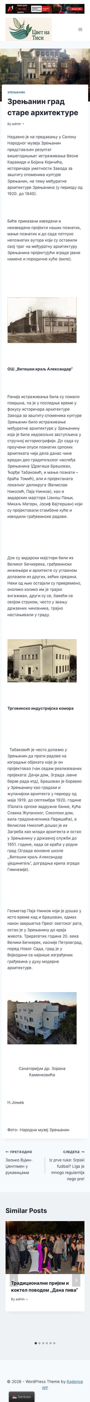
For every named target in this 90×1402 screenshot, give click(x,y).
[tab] (36, 1343)
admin (16, 124)
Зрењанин (16, 92)
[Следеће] (76, 1280)
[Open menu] (80, 29)
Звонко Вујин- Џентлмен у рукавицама (19, 1162)
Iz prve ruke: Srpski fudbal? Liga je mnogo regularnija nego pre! (66, 1165)
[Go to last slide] (14, 1280)
